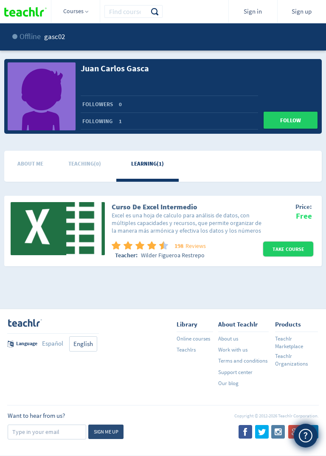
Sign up (302, 11)
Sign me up (106, 431)
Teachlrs (186, 349)
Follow (290, 120)
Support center (235, 372)
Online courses (193, 338)
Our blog (228, 383)
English (83, 344)
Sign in (253, 11)
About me (30, 163)
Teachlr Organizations (291, 359)
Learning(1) (147, 163)
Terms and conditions (242, 360)
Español (52, 343)
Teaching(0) (84, 163)
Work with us (232, 349)
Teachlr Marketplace (289, 342)
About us (228, 338)
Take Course (288, 249)
